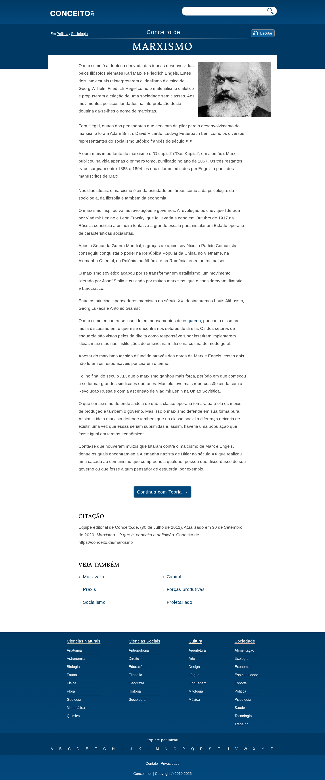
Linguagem (197, 683)
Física (71, 683)
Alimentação (244, 650)
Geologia (74, 699)
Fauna (72, 675)
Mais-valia (93, 576)
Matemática (76, 708)
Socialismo (94, 602)
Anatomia (74, 650)
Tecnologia (243, 716)
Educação (137, 667)
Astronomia (76, 658)
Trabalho (242, 724)
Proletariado (180, 602)
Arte (192, 658)
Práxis (89, 589)
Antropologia (139, 650)
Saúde (240, 708)
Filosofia (135, 675)
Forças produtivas (186, 589)
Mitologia (196, 691)
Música (194, 699)
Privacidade (170, 763)
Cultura (195, 641)
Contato (151, 763)
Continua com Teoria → (162, 492)
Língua (194, 675)
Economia (242, 667)
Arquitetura (197, 650)
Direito (134, 658)
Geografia (136, 683)
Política (62, 34)
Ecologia (242, 658)
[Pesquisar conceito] (270, 11)
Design (194, 667)
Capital (174, 576)
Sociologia (79, 34)
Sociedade (245, 641)
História (135, 691)
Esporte (241, 683)
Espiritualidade (246, 675)
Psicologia (243, 699)
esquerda (192, 320)
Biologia (73, 667)
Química (73, 716)
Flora (71, 691)
